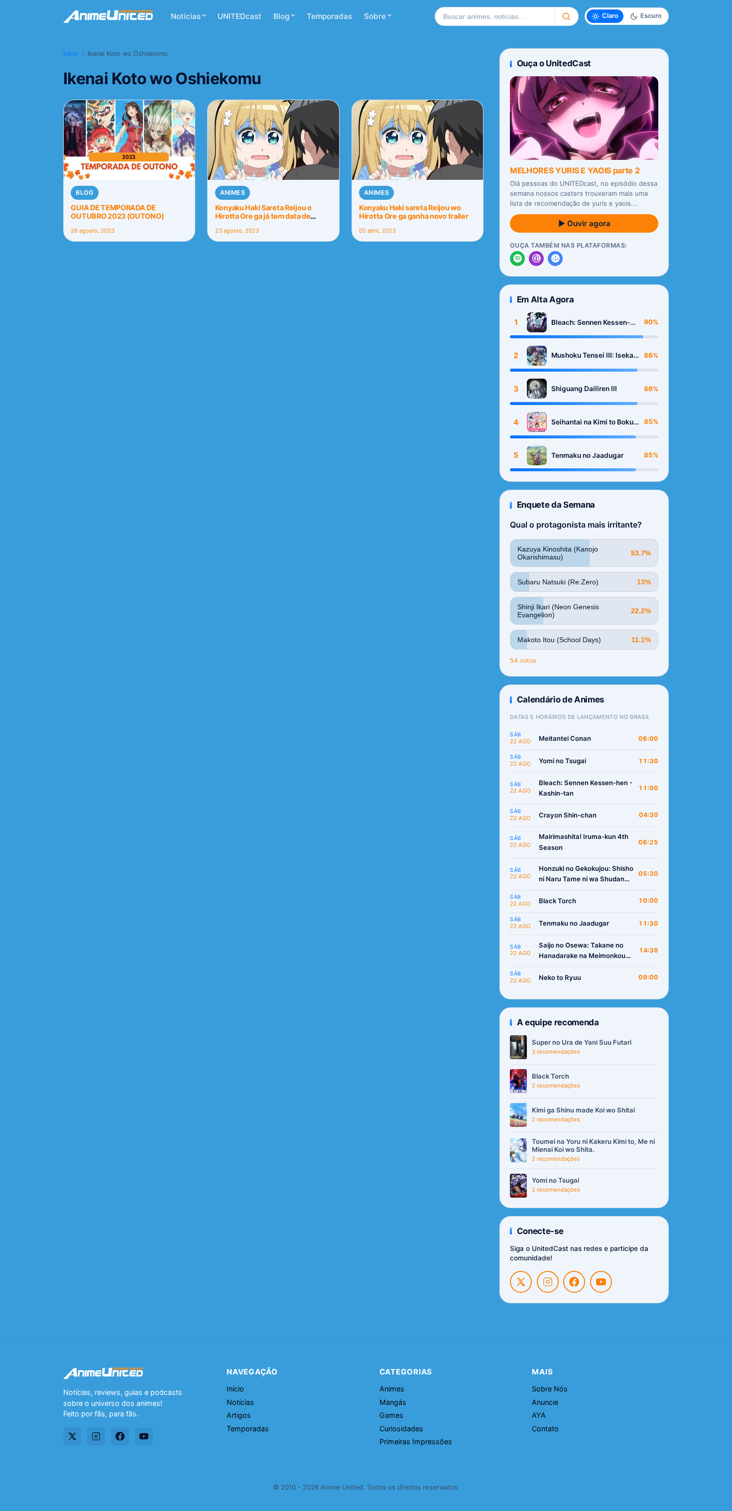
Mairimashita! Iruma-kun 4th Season (583, 841)
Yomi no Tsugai (562, 761)
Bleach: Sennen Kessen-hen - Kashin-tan (590, 322)
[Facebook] (574, 1282)
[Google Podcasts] (555, 258)
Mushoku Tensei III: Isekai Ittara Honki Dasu (593, 355)
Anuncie (545, 1402)
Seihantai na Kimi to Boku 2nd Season (592, 422)
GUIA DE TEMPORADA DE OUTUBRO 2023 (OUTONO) (117, 211)
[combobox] (494, 16)
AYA (539, 1415)
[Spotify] (517, 258)
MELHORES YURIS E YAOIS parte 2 (574, 170)
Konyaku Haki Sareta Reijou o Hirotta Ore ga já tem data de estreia (263, 216)
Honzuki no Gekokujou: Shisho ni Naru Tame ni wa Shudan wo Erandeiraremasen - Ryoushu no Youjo (586, 874)
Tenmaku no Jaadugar (587, 455)
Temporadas (329, 16)
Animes (232, 192)
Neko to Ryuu (560, 977)
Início (71, 53)
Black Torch (557, 901)
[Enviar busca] (566, 16)
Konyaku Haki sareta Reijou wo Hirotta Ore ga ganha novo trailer (414, 211)
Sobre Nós (550, 1388)
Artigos (239, 1415)
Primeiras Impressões (415, 1441)
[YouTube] (601, 1282)
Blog (281, 16)
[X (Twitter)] (521, 1282)
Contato (545, 1428)
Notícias (186, 16)
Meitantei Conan (565, 738)
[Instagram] (548, 1282)
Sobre (375, 16)
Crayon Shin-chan (568, 815)
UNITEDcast (239, 16)
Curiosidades (401, 1428)
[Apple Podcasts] (536, 258)
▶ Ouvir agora (584, 223)
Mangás (392, 1402)
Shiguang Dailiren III (584, 389)
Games (391, 1415)
